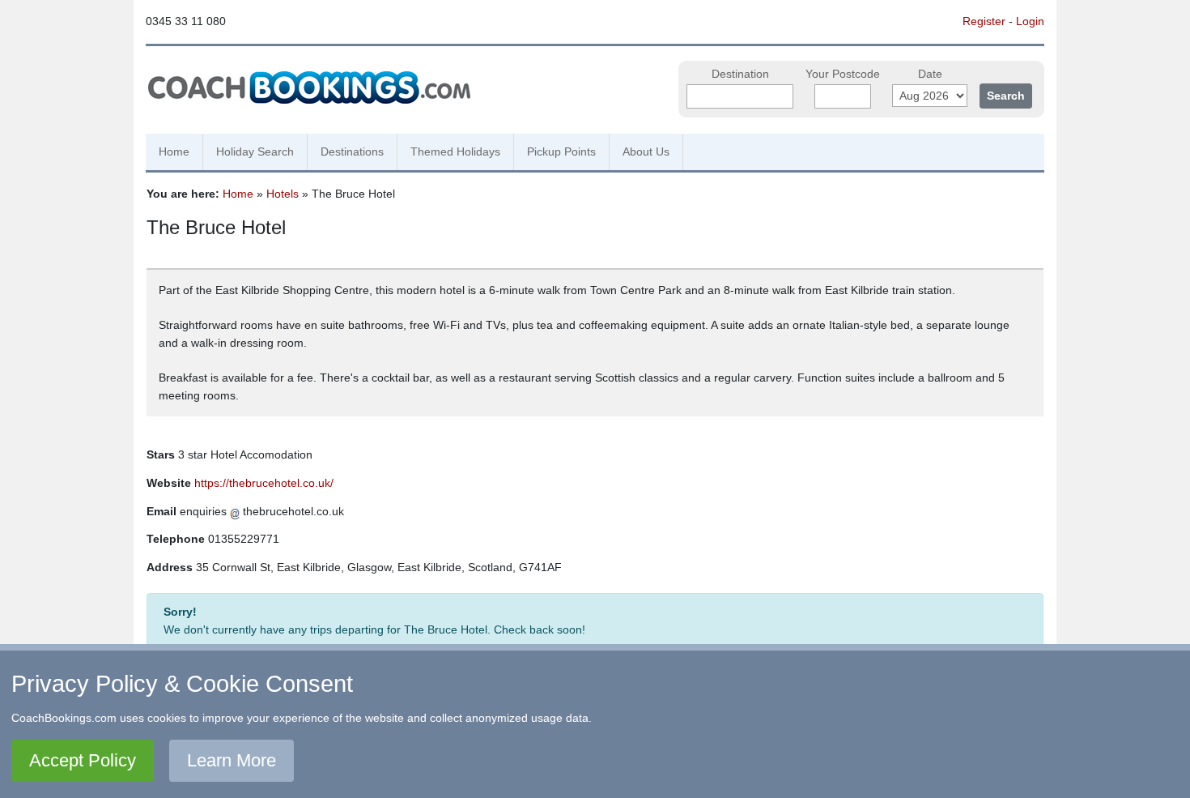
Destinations (352, 151)
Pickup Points (561, 151)
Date (930, 74)
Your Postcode (842, 74)
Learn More (231, 760)
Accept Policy (82, 760)
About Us (646, 151)
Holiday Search (255, 151)
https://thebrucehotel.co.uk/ (264, 482)
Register (984, 21)
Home (174, 151)
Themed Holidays (455, 151)
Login (1030, 21)
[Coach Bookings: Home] (309, 85)
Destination (740, 74)
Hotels (282, 193)
